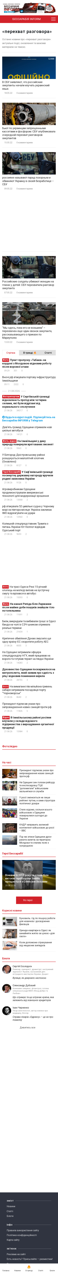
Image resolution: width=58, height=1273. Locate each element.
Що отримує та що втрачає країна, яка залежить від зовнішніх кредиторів (33, 999)
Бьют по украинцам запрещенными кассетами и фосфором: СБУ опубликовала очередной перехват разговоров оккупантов (28, 133)
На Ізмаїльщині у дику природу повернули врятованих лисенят (28, 442)
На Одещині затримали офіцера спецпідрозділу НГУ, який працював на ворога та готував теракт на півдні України (28, 655)
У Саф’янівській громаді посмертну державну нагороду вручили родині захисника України (27, 475)
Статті (10, 1211)
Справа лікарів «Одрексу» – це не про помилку (33, 1018)
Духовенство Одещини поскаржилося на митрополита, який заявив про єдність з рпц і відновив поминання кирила (28, 673)
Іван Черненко (21, 1007)
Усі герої (28, 900)
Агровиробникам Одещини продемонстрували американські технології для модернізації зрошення (25, 492)
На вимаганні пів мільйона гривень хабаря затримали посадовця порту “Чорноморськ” (27, 690)
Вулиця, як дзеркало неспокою (29, 978)
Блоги (10, 1216)
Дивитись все (28, 1027)
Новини (11, 1206)
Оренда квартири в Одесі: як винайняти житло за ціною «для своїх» (37, 933)
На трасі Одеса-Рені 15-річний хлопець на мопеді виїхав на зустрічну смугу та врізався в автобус (25, 590)
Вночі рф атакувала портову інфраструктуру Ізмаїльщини (29, 379)
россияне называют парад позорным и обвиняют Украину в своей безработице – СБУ (28, 181)
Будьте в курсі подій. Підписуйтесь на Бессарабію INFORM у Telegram (28, 419)
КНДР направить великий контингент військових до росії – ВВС (36, 827)
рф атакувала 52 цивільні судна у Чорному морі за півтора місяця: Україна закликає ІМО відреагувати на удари (28, 510)
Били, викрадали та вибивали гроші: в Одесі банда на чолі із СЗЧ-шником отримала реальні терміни (29, 624)
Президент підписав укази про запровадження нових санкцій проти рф (26, 705)
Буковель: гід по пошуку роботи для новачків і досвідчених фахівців (37, 921)
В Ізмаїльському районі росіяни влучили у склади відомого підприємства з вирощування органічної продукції (28, 722)
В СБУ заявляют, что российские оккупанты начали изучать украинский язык (26, 85)
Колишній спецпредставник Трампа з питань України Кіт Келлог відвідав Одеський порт (25, 527)
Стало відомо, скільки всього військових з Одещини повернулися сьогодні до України (35, 814)
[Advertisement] (29, 221)
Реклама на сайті (16, 1254)
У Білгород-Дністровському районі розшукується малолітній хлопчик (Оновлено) (23, 458)
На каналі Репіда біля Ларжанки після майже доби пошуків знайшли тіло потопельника (28, 607)
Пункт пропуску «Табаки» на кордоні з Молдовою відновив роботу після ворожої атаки (26, 363)
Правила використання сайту (23, 1230)
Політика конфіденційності (22, 1235)
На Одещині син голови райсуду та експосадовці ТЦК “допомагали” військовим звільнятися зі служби (37, 787)
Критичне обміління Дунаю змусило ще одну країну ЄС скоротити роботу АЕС (26, 640)
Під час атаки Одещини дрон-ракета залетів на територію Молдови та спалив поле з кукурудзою (35, 841)
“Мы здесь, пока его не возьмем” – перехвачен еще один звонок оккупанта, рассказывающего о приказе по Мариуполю (27, 332)
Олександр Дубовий (24, 985)
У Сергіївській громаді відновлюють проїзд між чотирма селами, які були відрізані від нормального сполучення (26, 401)
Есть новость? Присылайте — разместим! (30, 1259)
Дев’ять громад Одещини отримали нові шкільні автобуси (27, 429)
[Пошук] (47, 19)
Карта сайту (13, 1240)
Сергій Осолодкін (22, 966)
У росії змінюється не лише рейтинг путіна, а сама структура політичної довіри (37, 800)
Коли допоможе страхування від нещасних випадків (35, 944)
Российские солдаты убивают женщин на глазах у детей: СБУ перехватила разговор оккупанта (28, 285)
